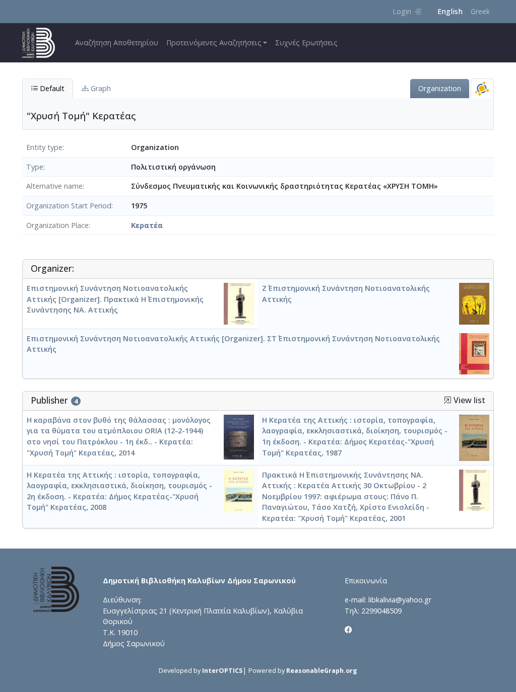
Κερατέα (147, 225)
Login (402, 11)
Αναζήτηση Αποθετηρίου (116, 42)
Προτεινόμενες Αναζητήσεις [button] (214, 42)
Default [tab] (51, 88)
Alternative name (54, 186)
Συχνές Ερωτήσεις (306, 42)
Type (34, 167)
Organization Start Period (68, 205)
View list (468, 400)
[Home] (42, 43)
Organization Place (57, 225)
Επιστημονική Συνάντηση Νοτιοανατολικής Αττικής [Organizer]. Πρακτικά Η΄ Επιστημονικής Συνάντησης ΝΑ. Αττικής (115, 299)
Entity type (44, 147)
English (450, 11)
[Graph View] (482, 88)
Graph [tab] (100, 88)
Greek (480, 11)
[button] (447, 400)
